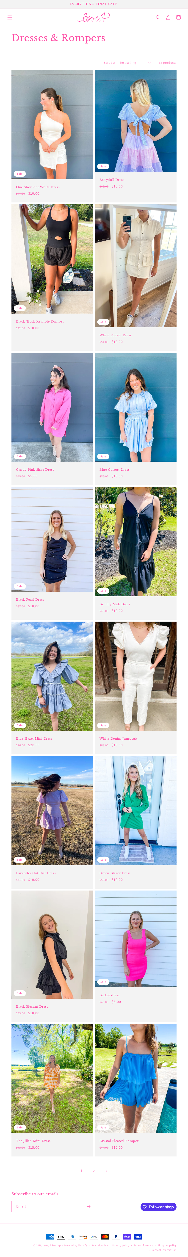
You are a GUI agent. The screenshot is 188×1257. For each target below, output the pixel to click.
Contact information (164, 1249)
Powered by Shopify (75, 1245)
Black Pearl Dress (30, 600)
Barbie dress (110, 995)
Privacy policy (120, 1245)
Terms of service (143, 1245)
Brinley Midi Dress (115, 604)
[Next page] (106, 1171)
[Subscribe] (89, 1206)
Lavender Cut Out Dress (36, 873)
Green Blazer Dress (115, 873)
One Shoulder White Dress (38, 187)
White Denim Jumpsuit (119, 739)
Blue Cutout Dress (115, 470)
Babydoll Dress (112, 180)
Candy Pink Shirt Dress (35, 470)
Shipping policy (167, 1245)
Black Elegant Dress (32, 1007)
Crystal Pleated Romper (119, 1141)
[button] (10, 17)
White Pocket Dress (116, 335)
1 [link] (82, 1170)
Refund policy (99, 1245)
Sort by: (109, 63)
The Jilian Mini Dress (33, 1141)
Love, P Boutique (53, 1245)
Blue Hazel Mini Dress (34, 739)
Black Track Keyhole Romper (40, 321)
